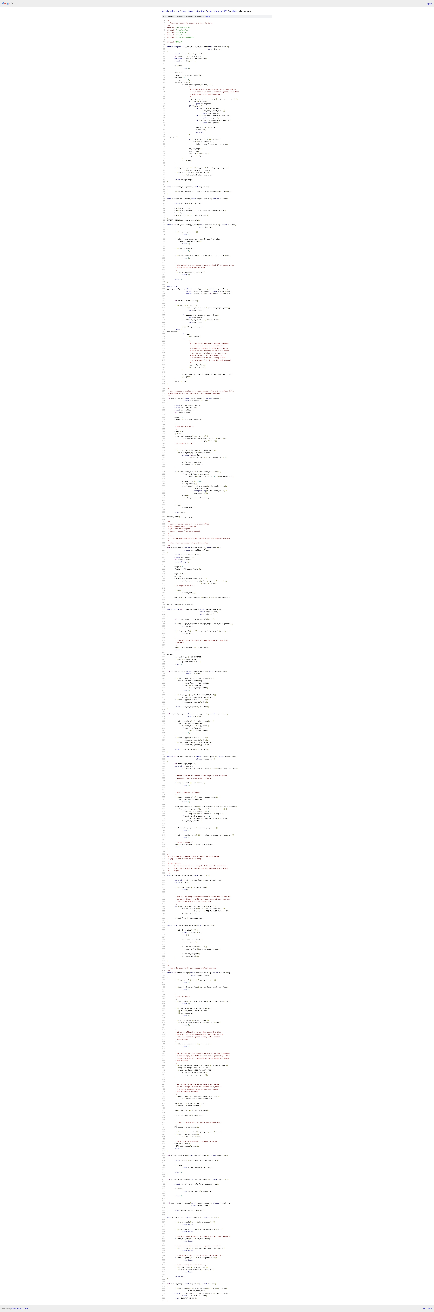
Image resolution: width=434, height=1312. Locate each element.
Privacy (19, 1308)
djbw (203, 11)
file (208, 17)
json (430, 1308)
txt (424, 1308)
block (234, 11)
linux (183, 11)
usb (209, 11)
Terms (26, 1308)
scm (177, 11)
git (197, 11)
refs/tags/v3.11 (220, 11)
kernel (165, 11)
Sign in (429, 3)
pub (172, 11)
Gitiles (13, 1308)
